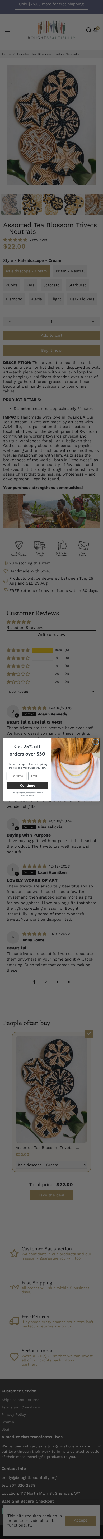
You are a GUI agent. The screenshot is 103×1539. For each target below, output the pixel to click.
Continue (27, 785)
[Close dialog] (96, 742)
